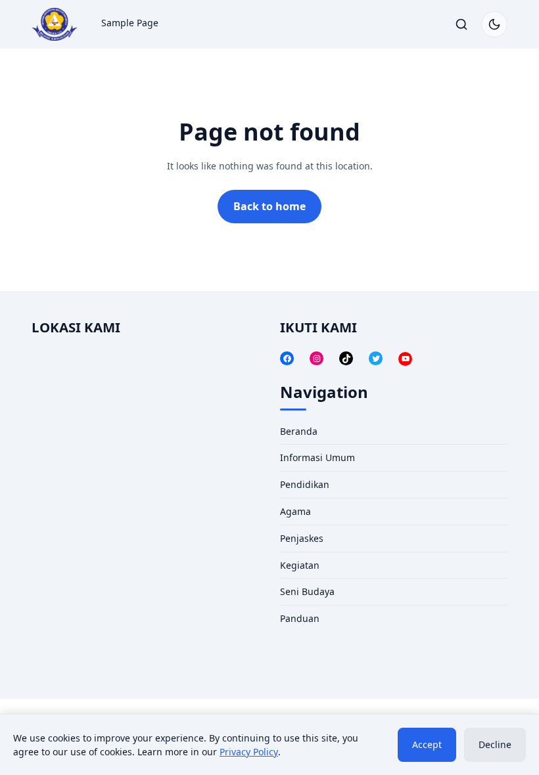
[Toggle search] (461, 24)
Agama (295, 511)
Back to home (269, 206)
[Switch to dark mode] (494, 24)
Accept (427, 744)
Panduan (299, 618)
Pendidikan (304, 484)
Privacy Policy (249, 751)
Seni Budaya (307, 591)
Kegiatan (299, 565)
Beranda (298, 431)
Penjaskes (301, 538)
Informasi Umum (317, 457)
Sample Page (129, 22)
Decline (495, 744)
